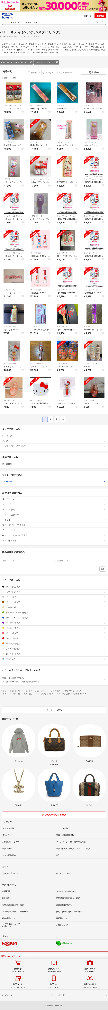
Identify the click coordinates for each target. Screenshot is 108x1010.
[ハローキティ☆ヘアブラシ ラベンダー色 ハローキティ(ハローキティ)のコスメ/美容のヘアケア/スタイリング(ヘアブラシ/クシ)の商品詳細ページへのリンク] (40, 203)
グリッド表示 (64, 72)
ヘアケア (33, 326)
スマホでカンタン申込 (18, 985)
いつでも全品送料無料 (54, 970)
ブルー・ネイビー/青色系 (16, 617)
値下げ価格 (7, 463)
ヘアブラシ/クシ (36, 105)
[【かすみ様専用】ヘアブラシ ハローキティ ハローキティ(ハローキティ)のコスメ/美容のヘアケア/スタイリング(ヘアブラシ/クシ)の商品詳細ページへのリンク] (67, 314)
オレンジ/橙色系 (12, 643)
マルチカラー (11, 659)
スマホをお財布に (53, 985)
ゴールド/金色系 (12, 653)
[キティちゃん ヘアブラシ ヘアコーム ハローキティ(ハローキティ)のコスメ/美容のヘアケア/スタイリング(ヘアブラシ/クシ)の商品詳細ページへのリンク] (14, 351)
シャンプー (61, 179)
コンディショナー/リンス (93, 363)
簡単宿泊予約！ (90, 970)
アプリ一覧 (60, 995)
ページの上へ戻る (54, 710)
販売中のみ (35, 72)
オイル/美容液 (35, 252)
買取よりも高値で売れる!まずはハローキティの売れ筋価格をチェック (22, 680)
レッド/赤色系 (11, 638)
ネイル (7, 519)
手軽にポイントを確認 (90, 985)
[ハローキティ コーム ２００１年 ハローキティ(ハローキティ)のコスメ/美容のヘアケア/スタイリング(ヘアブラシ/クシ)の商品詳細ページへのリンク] (14, 277)
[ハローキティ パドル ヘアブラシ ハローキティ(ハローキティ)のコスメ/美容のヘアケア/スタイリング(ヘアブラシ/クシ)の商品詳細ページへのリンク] (94, 129)
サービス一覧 (6, 995)
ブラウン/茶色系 (12, 602)
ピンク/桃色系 (11, 633)
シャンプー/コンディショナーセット (40, 179)
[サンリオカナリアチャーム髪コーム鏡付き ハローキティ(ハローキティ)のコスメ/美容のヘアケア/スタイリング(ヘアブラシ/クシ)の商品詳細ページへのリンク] (94, 92)
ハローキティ (8, 481)
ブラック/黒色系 (12, 586)
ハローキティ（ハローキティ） (15, 62)
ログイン (88, 15)
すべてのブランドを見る (54, 815)
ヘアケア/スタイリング (45, 62)
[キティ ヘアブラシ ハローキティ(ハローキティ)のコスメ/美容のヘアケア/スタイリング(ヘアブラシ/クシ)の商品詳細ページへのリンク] (40, 351)
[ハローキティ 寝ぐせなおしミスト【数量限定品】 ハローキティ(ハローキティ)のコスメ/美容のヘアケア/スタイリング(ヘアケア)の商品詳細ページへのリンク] (40, 314)
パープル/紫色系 (12, 622)
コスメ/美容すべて (12, 514)
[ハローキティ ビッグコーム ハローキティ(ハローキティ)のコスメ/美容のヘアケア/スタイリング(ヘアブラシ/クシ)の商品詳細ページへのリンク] (94, 314)
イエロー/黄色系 (12, 628)
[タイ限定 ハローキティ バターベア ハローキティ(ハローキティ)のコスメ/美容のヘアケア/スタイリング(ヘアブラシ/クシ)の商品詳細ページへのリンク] (14, 129)
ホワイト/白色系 (12, 591)
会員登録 (100, 15)
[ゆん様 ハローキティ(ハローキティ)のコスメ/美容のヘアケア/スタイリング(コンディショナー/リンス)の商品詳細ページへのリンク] (94, 351)
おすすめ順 (47, 72)
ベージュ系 (10, 607)
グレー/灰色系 (11, 597)
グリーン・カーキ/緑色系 (16, 612)
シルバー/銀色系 (12, 648)
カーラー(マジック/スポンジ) (14, 105)
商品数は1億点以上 (18, 970)
